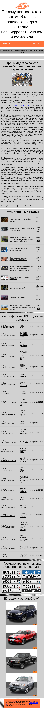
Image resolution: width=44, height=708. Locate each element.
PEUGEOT (23, 346)
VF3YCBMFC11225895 (8, 368)
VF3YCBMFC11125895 (8, 385)
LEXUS (22, 556)
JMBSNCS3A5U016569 (8, 461)
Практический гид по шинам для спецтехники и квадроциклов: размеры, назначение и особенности (22, 239)
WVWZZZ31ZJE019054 (8, 480)
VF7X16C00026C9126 (8, 491)
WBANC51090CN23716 (8, 499)
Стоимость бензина (6, 50)
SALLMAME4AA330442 (8, 539)
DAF (26, 442)
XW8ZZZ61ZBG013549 (8, 414)
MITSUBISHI (24, 462)
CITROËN (23, 376)
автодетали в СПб (21, 105)
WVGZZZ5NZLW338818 (8, 403)
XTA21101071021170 (7, 327)
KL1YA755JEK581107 (7, 433)
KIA (24, 393)
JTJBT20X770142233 (7, 556)
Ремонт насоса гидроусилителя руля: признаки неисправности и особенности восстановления (21, 268)
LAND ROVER (24, 540)
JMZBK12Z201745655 (8, 549)
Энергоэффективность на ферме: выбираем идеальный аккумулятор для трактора (22, 307)
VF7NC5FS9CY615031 (8, 376)
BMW (22, 424)
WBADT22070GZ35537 (8, 424)
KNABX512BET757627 (8, 393)
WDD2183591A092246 (8, 336)
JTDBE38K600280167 (8, 516)
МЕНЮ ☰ (37, 44)
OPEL (22, 452)
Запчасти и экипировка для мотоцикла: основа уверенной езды (22, 287)
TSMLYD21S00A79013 (8, 507)
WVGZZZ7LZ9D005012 (8, 356)
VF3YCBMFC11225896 (8, 345)
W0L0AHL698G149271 (8, 451)
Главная (6, 44)
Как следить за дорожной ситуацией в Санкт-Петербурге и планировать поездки (22, 219)
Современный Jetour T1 (17, 298)
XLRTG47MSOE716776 (8, 443)
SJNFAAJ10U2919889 (8, 527)
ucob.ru (13, 701)
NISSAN (22, 530)
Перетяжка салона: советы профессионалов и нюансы (18, 259)
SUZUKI (22, 507)
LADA (22, 327)
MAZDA (22, 549)
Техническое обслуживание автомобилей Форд (18, 249)
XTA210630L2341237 (7, 470)
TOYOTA (23, 517)
